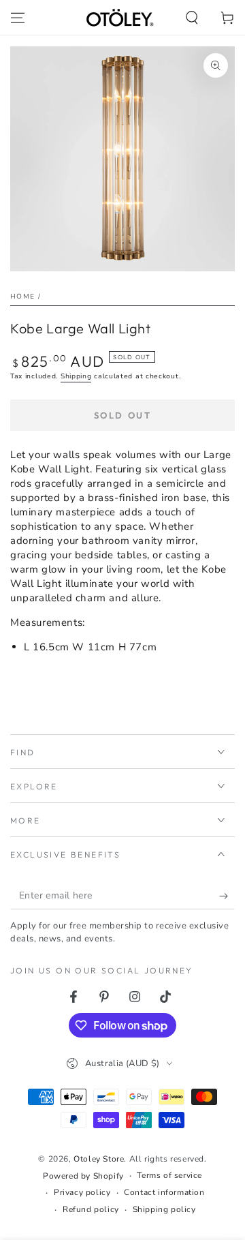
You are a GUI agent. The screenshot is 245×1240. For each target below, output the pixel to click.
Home (22, 296)
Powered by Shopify (83, 1175)
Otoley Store (99, 1158)
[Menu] (17, 17)
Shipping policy (164, 1209)
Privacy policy (82, 1192)
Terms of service (169, 1175)
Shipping (76, 376)
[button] (192, 17)
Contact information (164, 1192)
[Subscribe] (227, 896)
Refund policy (91, 1209)
